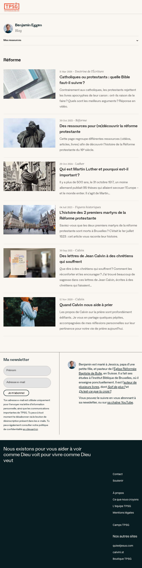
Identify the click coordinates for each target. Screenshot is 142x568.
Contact (118, 474)
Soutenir (118, 480)
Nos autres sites (125, 536)
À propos (118, 493)
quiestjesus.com (123, 545)
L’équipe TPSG (122, 506)
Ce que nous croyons (126, 499)
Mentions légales (123, 512)
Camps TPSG (121, 525)
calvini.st (118, 552)
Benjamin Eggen (28, 26)
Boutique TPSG (122, 558)
